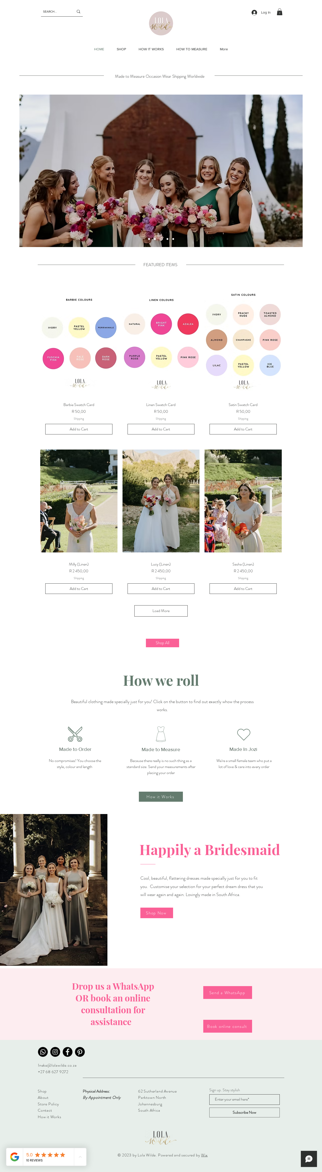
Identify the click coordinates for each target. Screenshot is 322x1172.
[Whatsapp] (43, 1052)
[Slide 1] (161, 239)
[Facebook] (67, 1052)
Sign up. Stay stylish (224, 1090)
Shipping (79, 419)
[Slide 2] (155, 239)
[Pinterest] (80, 1052)
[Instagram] (55, 1052)
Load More (161, 611)
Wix (204, 1155)
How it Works (49, 1117)
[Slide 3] (167, 239)
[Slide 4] (173, 239)
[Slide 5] (149, 239)
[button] (280, 11)
